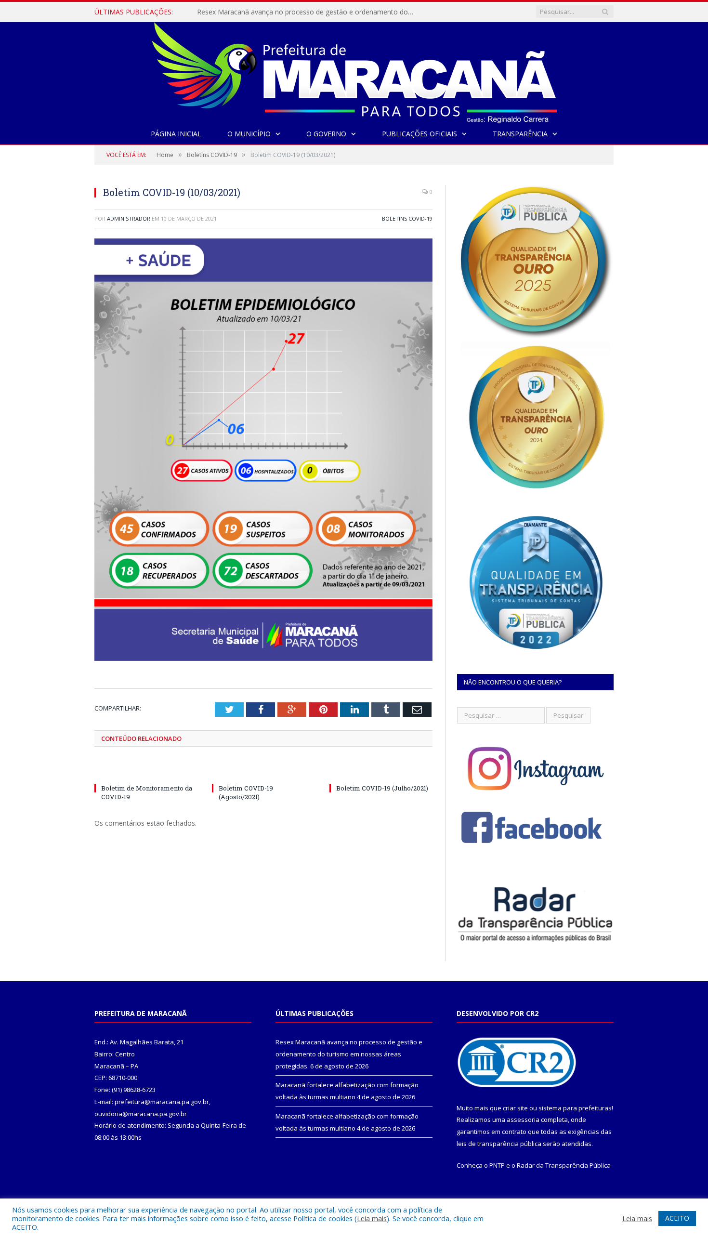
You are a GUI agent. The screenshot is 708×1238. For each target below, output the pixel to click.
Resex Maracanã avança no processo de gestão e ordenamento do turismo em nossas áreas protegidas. (348, 1054)
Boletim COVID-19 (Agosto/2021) (246, 792)
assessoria (523, 1119)
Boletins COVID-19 (407, 218)
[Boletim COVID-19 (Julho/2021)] (381, 770)
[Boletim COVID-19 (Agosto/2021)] (263, 770)
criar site (515, 1108)
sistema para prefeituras (575, 1108)
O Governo (326, 133)
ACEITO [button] (677, 1218)
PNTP (497, 1165)
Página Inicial (176, 133)
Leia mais (372, 1218)
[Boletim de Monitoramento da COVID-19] (145, 770)
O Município (249, 133)
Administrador (128, 218)
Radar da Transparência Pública (564, 1165)
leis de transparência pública (499, 1143)
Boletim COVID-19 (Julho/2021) (382, 788)
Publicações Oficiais (419, 133)
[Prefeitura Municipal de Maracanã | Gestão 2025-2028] (354, 70)
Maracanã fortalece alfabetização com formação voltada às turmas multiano (308, 12)
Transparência (520, 133)
